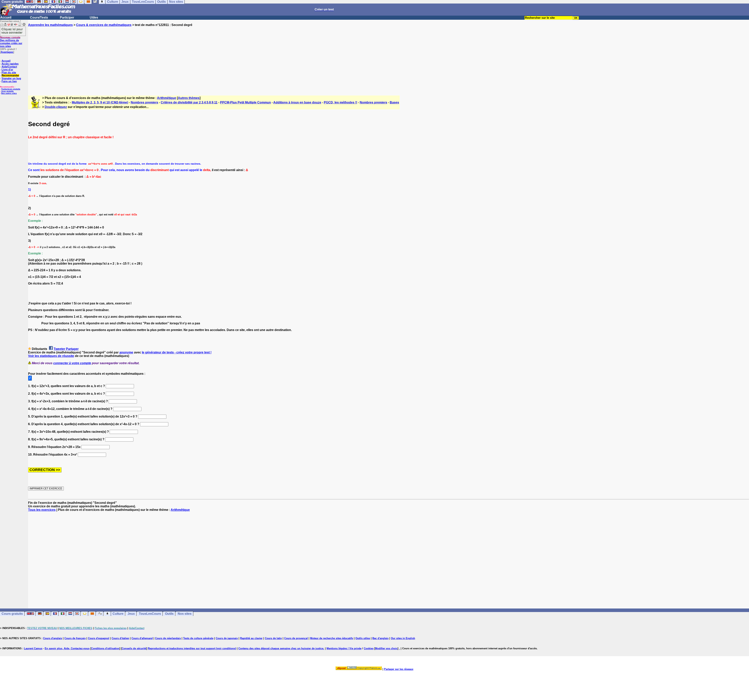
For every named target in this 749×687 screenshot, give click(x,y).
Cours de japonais (227, 638)
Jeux (131, 613)
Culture (118, 613)
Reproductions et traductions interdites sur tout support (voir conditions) (192, 648)
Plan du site (9, 72)
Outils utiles (362, 638)
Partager (72, 349)
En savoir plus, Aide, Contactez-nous (67, 648)
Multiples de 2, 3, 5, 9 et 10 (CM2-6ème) (100, 102)
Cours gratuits (12, 613)
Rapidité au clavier (251, 638)
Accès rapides (10, 63)
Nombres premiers (144, 102)
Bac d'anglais (380, 638)
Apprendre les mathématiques (50, 25)
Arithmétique (166, 98)
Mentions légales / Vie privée (344, 648)
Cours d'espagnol (98, 638)
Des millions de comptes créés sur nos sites (11, 42)
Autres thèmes (189, 98)
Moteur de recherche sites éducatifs (331, 638)
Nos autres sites (9, 93)
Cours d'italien (120, 638)
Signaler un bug (11, 78)
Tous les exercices (42, 509)
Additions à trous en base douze (297, 102)
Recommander (10, 75)
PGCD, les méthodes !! (340, 102)
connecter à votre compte (72, 363)
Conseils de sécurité (134, 648)
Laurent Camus (33, 648)
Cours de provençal (296, 638)
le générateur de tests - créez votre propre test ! (176, 352)
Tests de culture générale (198, 638)
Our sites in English (403, 638)
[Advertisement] (389, 57)
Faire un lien (9, 81)
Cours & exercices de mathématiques (103, 25)
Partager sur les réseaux (398, 669)
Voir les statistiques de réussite (51, 356)
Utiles (94, 17)
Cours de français (75, 638)
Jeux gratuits (7, 91)
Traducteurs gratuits (10, 89)
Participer (67, 17)
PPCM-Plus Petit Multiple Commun (245, 102)
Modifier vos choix (386, 648)
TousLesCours (150, 613)
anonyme (126, 352)
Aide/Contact (9, 66)
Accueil (5, 17)
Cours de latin (273, 638)
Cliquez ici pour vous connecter (12, 30)
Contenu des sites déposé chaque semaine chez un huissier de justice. (281, 648)
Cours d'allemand (142, 638)
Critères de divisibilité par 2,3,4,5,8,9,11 (189, 102)
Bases (394, 102)
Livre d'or (7, 69)
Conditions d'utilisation (105, 648)
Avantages (7, 52)
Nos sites (185, 613)
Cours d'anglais (52, 638)
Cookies (369, 648)
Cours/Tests (39, 17)
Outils (169, 613)
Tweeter (59, 349)
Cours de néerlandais (168, 638)
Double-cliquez (56, 107)
